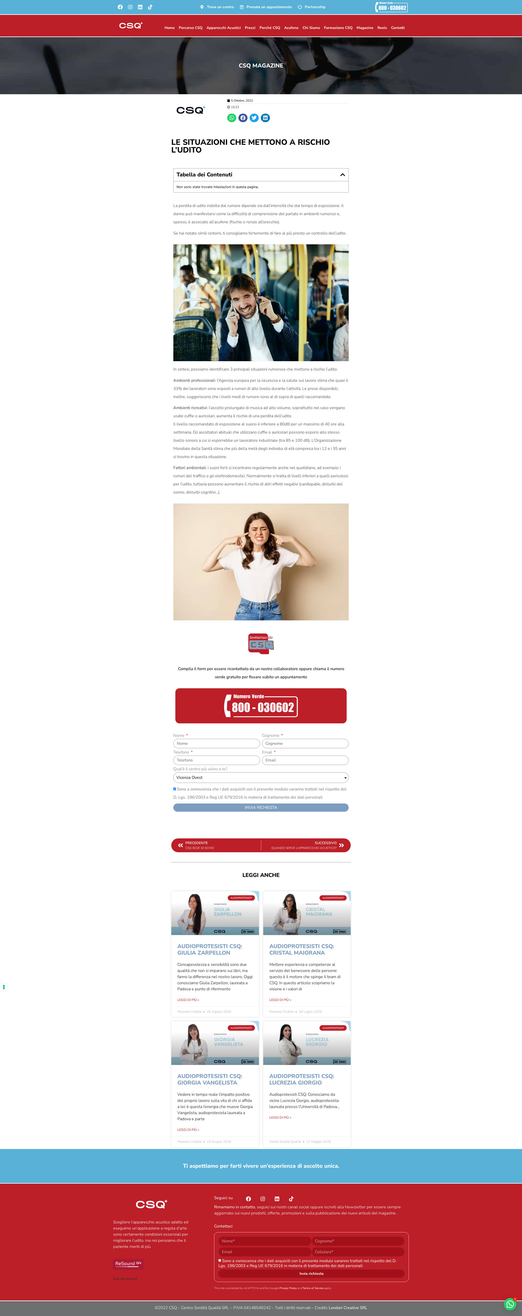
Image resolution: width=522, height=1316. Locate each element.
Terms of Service (313, 1288)
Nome (179, 736)
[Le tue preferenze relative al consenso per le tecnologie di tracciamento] (4, 987)
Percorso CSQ (190, 27)
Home (170, 27)
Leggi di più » (188, 1000)
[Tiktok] (150, 7)
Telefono (181, 752)
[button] (231, 118)
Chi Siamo (311, 27)
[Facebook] (120, 7)
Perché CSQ (270, 27)
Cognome (271, 736)
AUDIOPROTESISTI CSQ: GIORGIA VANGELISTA (209, 1080)
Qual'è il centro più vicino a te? (200, 769)
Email (267, 752)
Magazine (365, 27)
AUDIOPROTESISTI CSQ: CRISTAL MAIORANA (301, 950)
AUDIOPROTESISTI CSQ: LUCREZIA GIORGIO (301, 1080)
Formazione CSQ (338, 27)
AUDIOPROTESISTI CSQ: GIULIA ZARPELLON (209, 950)
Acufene (291, 27)
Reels (382, 27)
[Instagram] (130, 7)
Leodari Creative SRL (348, 1307)
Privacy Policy (288, 1288)
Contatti (398, 27)
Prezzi (250, 27)
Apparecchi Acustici (224, 27)
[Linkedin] (140, 7)
